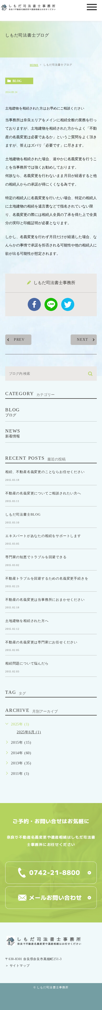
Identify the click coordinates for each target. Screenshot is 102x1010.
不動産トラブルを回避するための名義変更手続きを (46, 578)
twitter (67, 304)
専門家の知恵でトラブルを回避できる (36, 557)
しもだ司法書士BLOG (23, 514)
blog (17, 81)
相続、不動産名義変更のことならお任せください (45, 472)
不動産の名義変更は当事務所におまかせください (45, 600)
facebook (34, 304)
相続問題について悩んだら (27, 663)
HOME (34, 65)
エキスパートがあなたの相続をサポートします (43, 536)
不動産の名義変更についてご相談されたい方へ (43, 493)
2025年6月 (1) (29, 732)
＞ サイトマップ (17, 965)
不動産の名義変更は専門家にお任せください (41, 642)
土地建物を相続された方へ (27, 621)
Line (51, 304)
